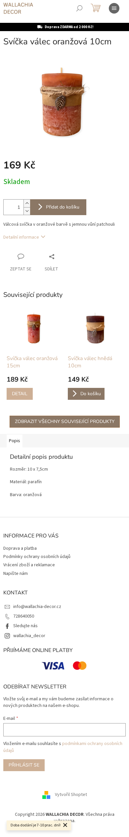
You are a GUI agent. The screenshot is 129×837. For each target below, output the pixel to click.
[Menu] (114, 8)
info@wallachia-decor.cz (37, 606)
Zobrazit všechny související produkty (64, 421)
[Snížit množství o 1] (26, 211)
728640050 (23, 616)
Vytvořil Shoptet (71, 794)
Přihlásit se (24, 765)
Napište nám (15, 573)
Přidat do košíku (62, 207)
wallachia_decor (29, 635)
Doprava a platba (20, 548)
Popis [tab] (14, 441)
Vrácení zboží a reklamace (29, 565)
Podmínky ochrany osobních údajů (36, 556)
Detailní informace (21, 237)
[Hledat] (79, 8)
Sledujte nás (25, 626)
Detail (19, 394)
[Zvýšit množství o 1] (26, 203)
